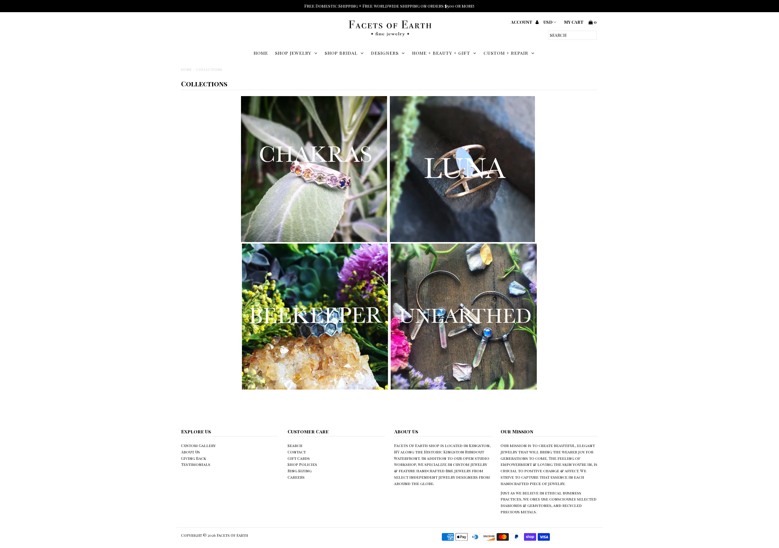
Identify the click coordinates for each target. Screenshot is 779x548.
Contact (297, 451)
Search (295, 445)
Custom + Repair (506, 53)
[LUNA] (462, 240)
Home (260, 53)
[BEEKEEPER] (315, 387)
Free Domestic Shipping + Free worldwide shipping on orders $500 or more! (389, 6)
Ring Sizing (300, 470)
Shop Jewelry (293, 53)
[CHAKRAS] (314, 240)
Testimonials (195, 464)
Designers (385, 53)
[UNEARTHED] (464, 387)
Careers (296, 477)
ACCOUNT (522, 22)
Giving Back (193, 458)
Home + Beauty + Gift (441, 53)
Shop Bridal (341, 53)
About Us (190, 451)
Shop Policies (302, 464)
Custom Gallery (198, 445)
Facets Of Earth (232, 535)
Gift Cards (299, 458)
